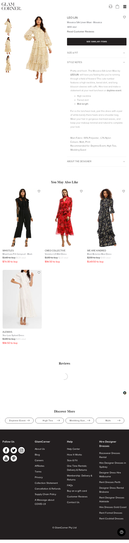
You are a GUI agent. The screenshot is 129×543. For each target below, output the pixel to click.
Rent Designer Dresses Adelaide (111, 499)
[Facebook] (6, 450)
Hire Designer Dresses (107, 444)
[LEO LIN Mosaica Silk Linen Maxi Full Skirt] (8, 46)
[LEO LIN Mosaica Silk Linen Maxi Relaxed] (8, 64)
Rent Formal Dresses (110, 512)
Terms (38, 471)
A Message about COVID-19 (44, 501)
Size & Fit (72, 52)
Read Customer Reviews (80, 31)
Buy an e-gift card (77, 490)
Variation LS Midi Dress (56, 254)
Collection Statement (46, 482)
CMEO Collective (55, 250)
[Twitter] (14, 450)
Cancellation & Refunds (48, 488)
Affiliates (39, 465)
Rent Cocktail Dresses (111, 518)
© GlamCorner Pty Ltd (64, 527)
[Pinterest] (14, 458)
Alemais (7, 332)
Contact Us (73, 502)
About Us (40, 448)
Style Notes (74, 62)
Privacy (39, 477)
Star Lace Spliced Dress (13, 335)
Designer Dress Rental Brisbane (111, 489)
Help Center (73, 448)
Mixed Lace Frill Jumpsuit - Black (17, 254)
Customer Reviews (77, 496)
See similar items (97, 41)
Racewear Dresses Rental (109, 455)
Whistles (8, 250)
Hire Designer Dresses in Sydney (112, 464)
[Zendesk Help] (121, 532)
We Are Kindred (96, 250)
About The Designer (79, 161)
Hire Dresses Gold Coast (112, 507)
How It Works (74, 454)
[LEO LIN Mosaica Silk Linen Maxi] (8, 27)
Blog (37, 454)
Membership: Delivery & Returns (79, 477)
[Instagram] (21, 450)
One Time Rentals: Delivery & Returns (77, 467)
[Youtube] (6, 458)
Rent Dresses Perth (109, 482)
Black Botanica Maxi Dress (99, 254)
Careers (39, 460)
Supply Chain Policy (45, 494)
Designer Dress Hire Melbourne (110, 474)
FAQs (70, 485)
